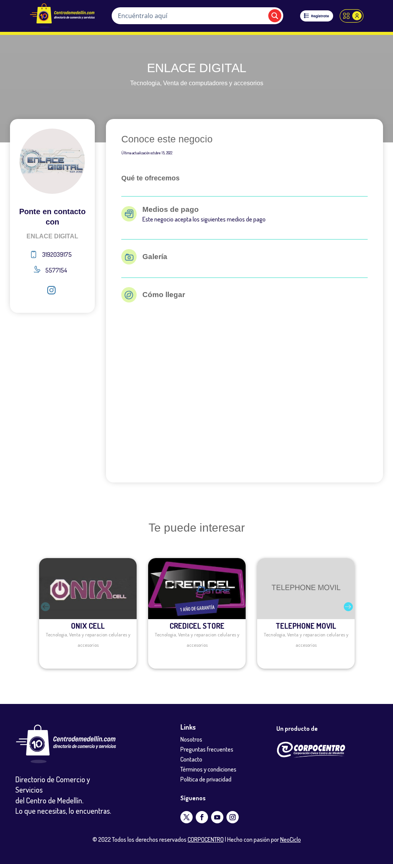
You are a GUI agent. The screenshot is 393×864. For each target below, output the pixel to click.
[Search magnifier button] (274, 15)
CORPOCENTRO (206, 839)
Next (359, 613)
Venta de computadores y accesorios (213, 83)
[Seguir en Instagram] (232, 817)
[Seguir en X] (186, 817)
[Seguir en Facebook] (202, 817)
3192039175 (57, 254)
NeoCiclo (290, 839)
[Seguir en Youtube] (217, 817)
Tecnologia (145, 83)
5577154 (56, 270)
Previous (33, 613)
